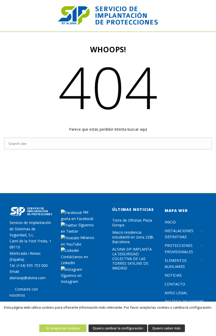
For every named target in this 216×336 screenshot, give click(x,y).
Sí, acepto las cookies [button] (63, 328)
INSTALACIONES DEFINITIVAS (179, 233)
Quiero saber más (166, 328)
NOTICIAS (173, 275)
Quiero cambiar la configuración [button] (118, 328)
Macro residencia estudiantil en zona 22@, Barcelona (133, 237)
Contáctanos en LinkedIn (74, 259)
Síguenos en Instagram (71, 278)
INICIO (170, 222)
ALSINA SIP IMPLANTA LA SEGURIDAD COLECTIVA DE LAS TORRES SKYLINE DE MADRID (132, 259)
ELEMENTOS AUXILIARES (176, 263)
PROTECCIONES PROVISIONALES (179, 248)
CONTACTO (175, 284)
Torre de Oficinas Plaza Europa (132, 222)
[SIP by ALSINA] (108, 16)
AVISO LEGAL (176, 292)
